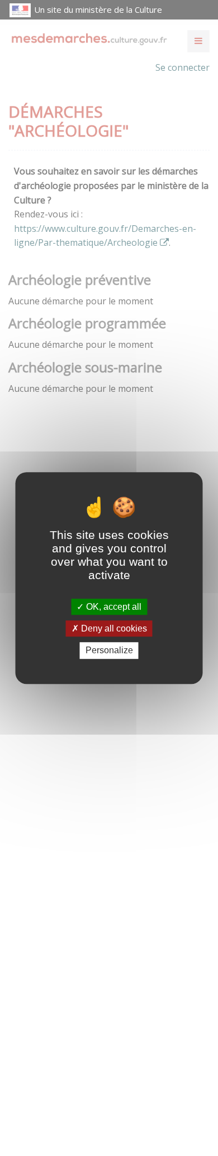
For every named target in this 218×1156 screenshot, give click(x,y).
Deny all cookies (113, 628)
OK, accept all (112, 606)
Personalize (109, 650)
